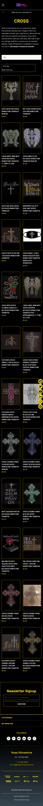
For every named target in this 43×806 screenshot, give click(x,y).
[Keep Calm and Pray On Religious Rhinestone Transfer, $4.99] (11, 493)
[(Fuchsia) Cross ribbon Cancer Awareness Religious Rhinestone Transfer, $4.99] (11, 394)
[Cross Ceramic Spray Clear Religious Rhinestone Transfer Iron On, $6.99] (11, 444)
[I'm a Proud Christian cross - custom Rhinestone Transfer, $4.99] (32, 543)
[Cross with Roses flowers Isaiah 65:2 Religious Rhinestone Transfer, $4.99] (11, 287)
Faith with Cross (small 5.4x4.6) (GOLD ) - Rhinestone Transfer (11, 362)
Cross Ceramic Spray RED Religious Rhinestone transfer (10, 616)
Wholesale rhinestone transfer (22, 46)
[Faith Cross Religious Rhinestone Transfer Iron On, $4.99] (11, 91)
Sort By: (6, 66)
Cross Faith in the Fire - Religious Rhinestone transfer (11, 255)
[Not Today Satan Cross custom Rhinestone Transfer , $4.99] (32, 91)
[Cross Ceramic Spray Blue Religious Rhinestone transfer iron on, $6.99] (32, 493)
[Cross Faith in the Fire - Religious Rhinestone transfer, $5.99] (11, 235)
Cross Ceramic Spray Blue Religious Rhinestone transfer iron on (31, 515)
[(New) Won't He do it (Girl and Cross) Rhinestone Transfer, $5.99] (32, 188)
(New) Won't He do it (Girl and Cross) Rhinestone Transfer (31, 208)
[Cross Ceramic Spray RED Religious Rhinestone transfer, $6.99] (11, 595)
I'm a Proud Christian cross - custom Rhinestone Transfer (31, 563)
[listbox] (15, 70)
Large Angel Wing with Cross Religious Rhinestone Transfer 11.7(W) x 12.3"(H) (10, 160)
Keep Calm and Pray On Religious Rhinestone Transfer (10, 514)
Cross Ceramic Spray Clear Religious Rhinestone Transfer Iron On (10, 465)
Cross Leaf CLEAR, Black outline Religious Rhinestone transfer (31, 416)
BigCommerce (25, 796)
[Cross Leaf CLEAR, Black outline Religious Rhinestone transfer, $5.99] (32, 394)
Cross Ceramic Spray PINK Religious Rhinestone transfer (31, 616)
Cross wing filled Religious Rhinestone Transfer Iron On (31, 158)
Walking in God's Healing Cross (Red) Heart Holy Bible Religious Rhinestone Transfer (10, 566)
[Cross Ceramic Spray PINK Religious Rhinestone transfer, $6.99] (32, 595)
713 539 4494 (23, 762)
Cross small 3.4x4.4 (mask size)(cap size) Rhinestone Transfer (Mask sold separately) (31, 258)
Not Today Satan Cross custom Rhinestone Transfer (32, 111)
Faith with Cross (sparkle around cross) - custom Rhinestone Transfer (10, 664)
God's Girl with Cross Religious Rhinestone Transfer (10, 208)
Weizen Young (24, 800)
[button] (21, 57)
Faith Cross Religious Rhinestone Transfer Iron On (10, 111)
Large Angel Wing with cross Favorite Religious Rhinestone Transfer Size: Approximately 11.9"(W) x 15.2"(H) (32, 311)
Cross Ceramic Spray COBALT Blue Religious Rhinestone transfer (32, 464)
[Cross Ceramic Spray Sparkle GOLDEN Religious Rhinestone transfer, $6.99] (32, 643)
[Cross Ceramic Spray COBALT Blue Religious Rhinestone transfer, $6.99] (32, 444)
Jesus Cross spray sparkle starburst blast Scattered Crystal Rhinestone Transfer (31, 365)
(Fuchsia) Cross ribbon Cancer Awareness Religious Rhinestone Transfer (10, 416)
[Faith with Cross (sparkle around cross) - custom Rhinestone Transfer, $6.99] (11, 643)
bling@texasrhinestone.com (23, 765)
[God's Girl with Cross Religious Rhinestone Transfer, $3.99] (11, 188)
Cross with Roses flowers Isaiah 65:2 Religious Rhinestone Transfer (10, 309)
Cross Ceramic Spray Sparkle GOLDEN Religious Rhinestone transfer (31, 664)
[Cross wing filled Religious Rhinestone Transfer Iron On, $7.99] (32, 138)
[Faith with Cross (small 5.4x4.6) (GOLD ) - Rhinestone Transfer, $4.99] (11, 342)
